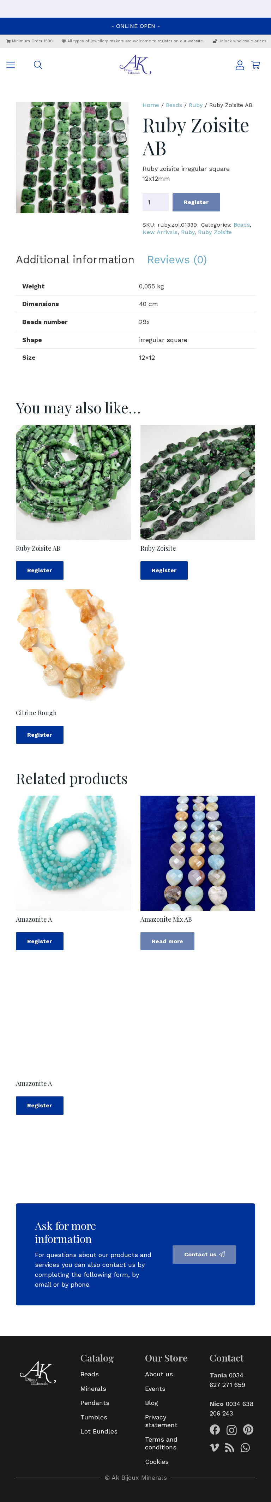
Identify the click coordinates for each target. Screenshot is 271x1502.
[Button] (240, 65)
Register (196, 202)
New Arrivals (160, 232)
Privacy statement (161, 1421)
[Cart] (255, 65)
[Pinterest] (248, 1429)
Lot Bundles (99, 1431)
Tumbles (93, 1417)
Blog (151, 1402)
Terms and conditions (161, 1443)
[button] (10, 65)
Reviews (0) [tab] (177, 259)
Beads (174, 105)
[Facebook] (215, 1429)
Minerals (93, 1388)
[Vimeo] (214, 1447)
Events (155, 1388)
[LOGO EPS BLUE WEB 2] (135, 65)
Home (151, 105)
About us (159, 1374)
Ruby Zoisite (215, 232)
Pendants (94, 1402)
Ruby (196, 105)
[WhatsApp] (245, 1447)
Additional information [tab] (75, 259)
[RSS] (229, 1447)
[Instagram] (232, 1430)
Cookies (157, 1461)
